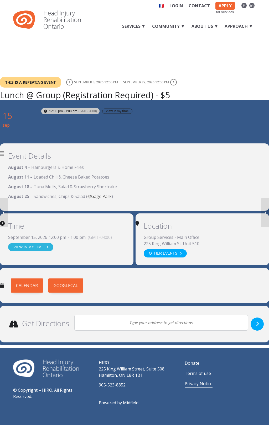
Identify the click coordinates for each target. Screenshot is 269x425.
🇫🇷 (161, 6)
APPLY (225, 6)
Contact (199, 6)
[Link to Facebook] (244, 5)
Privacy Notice (199, 383)
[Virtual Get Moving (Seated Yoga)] (4, 212)
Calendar (27, 285)
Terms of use (198, 373)
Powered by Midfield (118, 403)
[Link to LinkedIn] (252, 5)
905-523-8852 (112, 385)
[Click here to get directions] (257, 324)
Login (176, 6)
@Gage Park (99, 196)
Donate (192, 363)
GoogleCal (66, 285)
